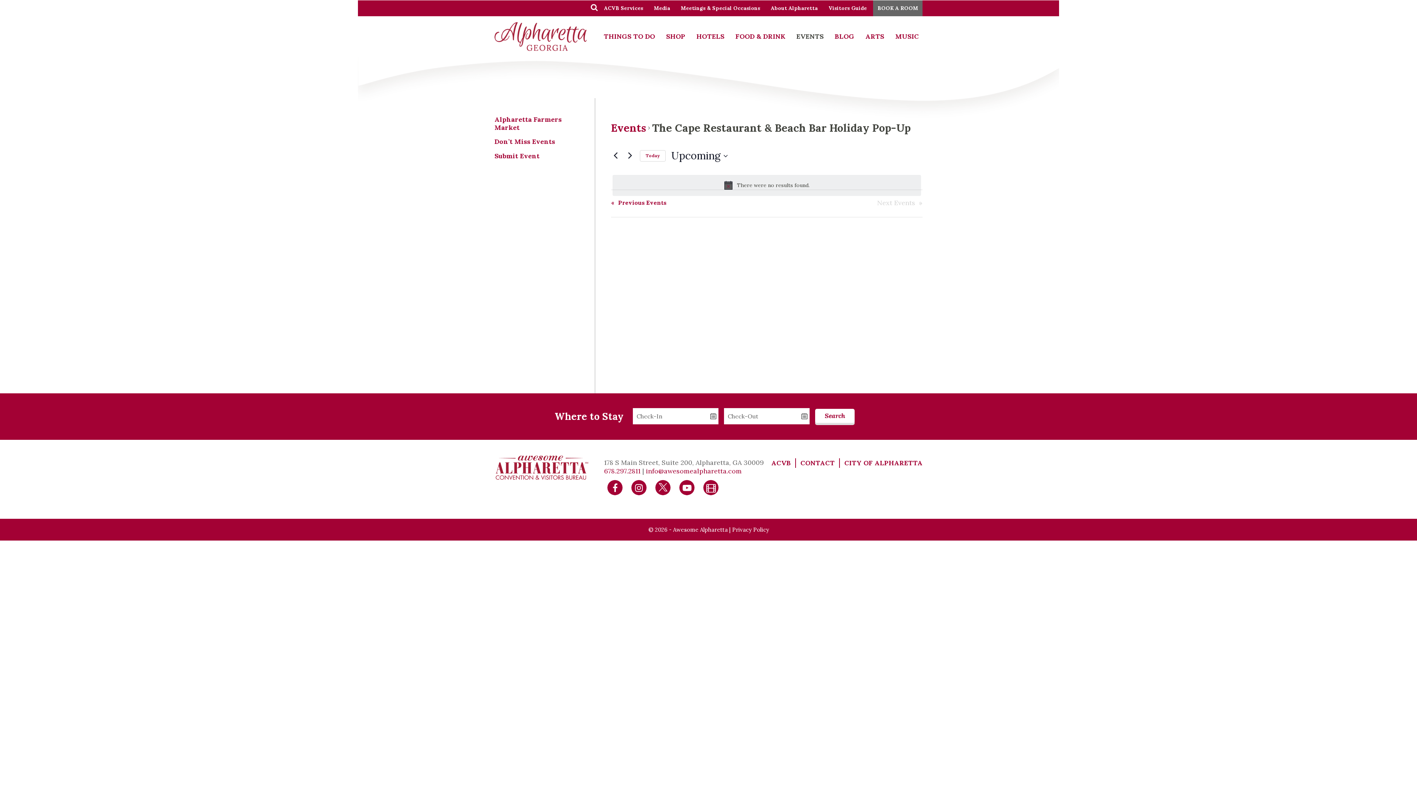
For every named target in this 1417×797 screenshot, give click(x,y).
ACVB (781, 463)
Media (662, 8)
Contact (817, 463)
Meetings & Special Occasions (720, 8)
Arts (874, 36)
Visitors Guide (847, 8)
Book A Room (898, 8)
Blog (844, 36)
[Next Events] (629, 155)
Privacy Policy (750, 529)
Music (907, 36)
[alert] (767, 185)
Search (835, 415)
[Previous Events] (615, 155)
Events (810, 36)
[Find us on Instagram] (639, 487)
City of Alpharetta (883, 463)
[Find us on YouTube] (687, 487)
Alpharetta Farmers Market (528, 123)
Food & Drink (760, 36)
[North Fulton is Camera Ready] (711, 487)
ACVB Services (623, 8)
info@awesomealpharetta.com (694, 471)
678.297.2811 (622, 471)
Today (653, 155)
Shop (675, 36)
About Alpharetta (794, 8)
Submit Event (516, 156)
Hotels (710, 36)
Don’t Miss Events (524, 141)
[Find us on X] (663, 487)
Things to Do (629, 36)
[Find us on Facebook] (615, 487)
